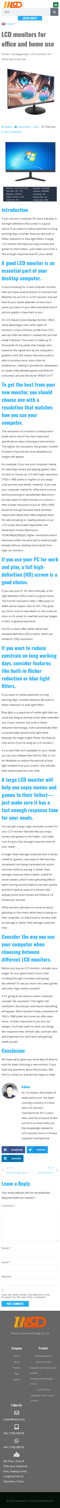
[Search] (54, 12)
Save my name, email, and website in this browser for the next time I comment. (26, 1295)
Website (6, 1276)
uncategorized (19, 54)
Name (6, 1248)
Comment (8, 1205)
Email (6, 1262)
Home (5, 54)
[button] (55, 4)
